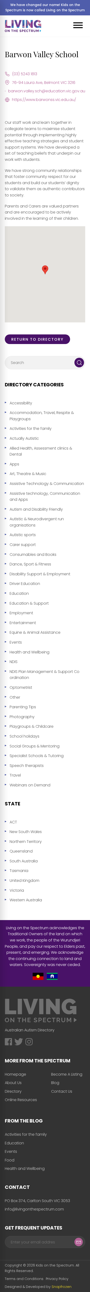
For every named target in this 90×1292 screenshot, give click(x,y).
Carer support (23, 544)
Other (15, 697)
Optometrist (21, 687)
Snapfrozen (62, 1286)
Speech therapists (27, 765)
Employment (21, 613)
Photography (22, 717)
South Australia (24, 861)
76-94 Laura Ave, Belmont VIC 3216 (43, 82)
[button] (45, 269)
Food (9, 1160)
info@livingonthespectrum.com (34, 1209)
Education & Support (29, 603)
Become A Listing (66, 1074)
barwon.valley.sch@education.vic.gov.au (46, 91)
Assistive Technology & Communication (47, 483)
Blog (55, 1082)
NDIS (14, 662)
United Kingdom (24, 880)
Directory (13, 1091)
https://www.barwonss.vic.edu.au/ (44, 99)
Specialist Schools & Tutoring (37, 756)
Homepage (15, 1074)
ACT (13, 822)
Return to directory (37, 339)
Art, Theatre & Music (28, 474)
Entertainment (23, 623)
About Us (13, 1082)
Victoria (17, 890)
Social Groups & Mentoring (35, 746)
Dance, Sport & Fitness (30, 564)
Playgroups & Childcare (32, 726)
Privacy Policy (57, 1278)
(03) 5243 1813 (24, 74)
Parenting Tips (23, 707)
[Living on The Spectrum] (23, 26)
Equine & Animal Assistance (35, 632)
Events (16, 642)
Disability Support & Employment (40, 574)
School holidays (24, 736)
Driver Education (25, 583)
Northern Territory (26, 841)
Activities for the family (31, 428)
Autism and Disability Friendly (36, 509)
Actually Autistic (24, 438)
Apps (14, 464)
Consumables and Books (33, 554)
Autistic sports (23, 535)
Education (19, 593)
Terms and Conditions (24, 1278)
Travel (15, 775)
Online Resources (21, 1100)
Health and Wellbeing (29, 652)
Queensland (21, 851)
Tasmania (19, 870)
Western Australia (26, 900)
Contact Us (61, 1091)
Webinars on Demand (30, 785)
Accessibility (21, 403)
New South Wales (26, 831)
